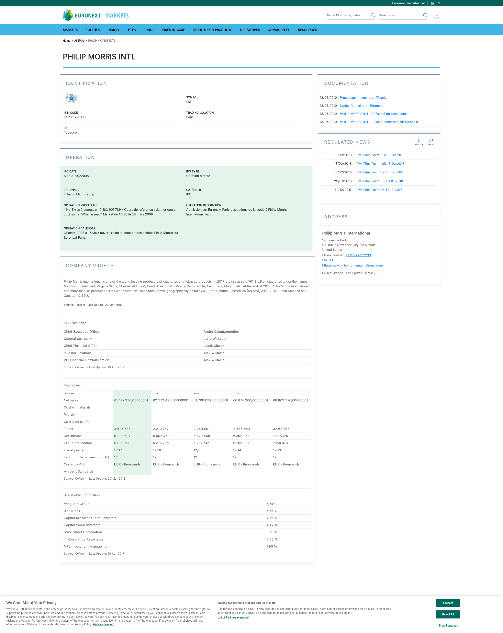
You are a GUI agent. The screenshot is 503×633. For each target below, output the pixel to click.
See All (431, 144)
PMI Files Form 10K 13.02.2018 (381, 164)
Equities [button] (93, 30)
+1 (331, 260)
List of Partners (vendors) (233, 617)
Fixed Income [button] (173, 30)
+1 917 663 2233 (358, 255)
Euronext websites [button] (406, 3)
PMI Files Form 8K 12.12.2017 (379, 190)
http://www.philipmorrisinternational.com (352, 265)
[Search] (373, 15)
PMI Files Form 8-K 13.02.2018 (381, 155)
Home (66, 40)
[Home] (96, 15)
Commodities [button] (279, 30)
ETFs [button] (132, 30)
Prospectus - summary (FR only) (364, 98)
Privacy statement (103, 624)
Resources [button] (307, 30)
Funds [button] (149, 30)
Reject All (448, 614)
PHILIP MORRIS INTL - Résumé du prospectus (373, 114)
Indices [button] (114, 30)
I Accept (448, 603)
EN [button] (437, 3)
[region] (251, 614)
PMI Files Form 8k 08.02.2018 (380, 172)
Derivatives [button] (250, 30)
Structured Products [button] (212, 30)
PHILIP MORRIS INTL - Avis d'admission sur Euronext (379, 122)
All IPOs (79, 40)
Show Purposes (448, 625)
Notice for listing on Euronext (361, 106)
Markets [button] (70, 30)
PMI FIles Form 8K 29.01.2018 (380, 181)
